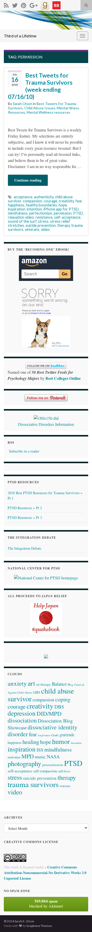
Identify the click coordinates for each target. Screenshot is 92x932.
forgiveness (44, 735)
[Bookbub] (56, 4)
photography (24, 763)
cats (36, 692)
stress (43, 221)
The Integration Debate (24, 548)
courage (50, 201)
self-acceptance (67, 217)
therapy (63, 225)
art (31, 683)
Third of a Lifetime (20, 35)
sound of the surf (22, 221)
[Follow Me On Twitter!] (15, 4)
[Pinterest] (23, 4)
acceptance (23, 197)
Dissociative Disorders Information (46, 424)
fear (78, 201)
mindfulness (18, 213)
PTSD (78, 213)
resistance (44, 217)
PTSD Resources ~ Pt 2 (25, 507)
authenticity (43, 197)
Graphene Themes (39, 926)
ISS (40, 750)
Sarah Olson (22, 103)
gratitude (67, 735)
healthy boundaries (41, 205)
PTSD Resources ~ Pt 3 (25, 517)
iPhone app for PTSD (61, 209)
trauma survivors (33, 784)
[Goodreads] (45, 4)
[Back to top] (80, 920)
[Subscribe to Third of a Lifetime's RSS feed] (6, 4)
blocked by (46, 903)
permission (63, 213)
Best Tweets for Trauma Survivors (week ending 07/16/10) (40, 86)
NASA (53, 756)
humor (61, 741)
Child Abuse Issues (39, 108)
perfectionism (40, 213)
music (40, 757)
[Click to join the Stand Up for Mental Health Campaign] (46, 417)
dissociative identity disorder (42, 730)
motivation (14, 757)
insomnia (76, 743)
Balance (59, 684)
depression (22, 713)
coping (63, 699)
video (45, 229)
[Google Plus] (34, 4)
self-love (64, 771)
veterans (32, 229)
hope (63, 205)
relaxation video (21, 217)
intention (34, 209)
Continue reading (27, 180)
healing (30, 741)
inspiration (16, 209)
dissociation (22, 720)
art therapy (43, 684)
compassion (32, 201)
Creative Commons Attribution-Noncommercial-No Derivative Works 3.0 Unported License (45, 872)
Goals (55, 735)
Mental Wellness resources (48, 112)
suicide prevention (41, 225)
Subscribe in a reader (24, 451)
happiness (16, 205)
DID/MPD (49, 713)
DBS (59, 706)
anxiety (17, 683)
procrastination (52, 764)
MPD (27, 756)
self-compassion (45, 771)
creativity (66, 201)
